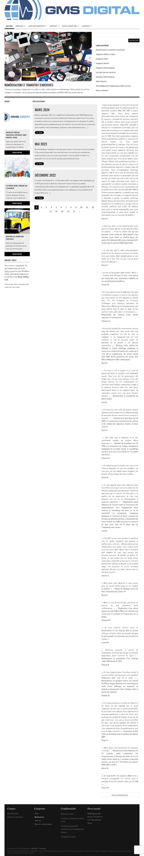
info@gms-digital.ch (15, 816)
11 (87, 207)
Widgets (7, 271)
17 (74, 212)
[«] (6, 57)
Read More (17, 152)
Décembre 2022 (45, 175)
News (37, 813)
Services (18, 26)
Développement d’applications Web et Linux (113, 86)
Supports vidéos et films (105, 54)
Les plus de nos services (106, 72)
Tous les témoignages (120, 795)
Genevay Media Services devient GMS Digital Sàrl (16, 135)
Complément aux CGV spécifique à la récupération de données (72, 828)
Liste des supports (36, 26)
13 (50, 212)
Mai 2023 (41, 143)
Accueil (9, 26)
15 (62, 212)
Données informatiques (105, 77)
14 (56, 212)
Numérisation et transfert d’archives (28, 85)
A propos (85, 26)
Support (52, 26)
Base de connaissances (43, 824)
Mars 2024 (42, 109)
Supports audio (102, 59)
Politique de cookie (68, 836)
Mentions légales (67, 813)
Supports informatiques (105, 68)
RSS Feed (34, 848)
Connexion (42, 848)
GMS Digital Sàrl (72, 10)
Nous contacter (69, 26)
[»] (89, 57)
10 (81, 207)
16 (68, 212)
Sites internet (101, 81)
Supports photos (102, 63)
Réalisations (39, 817)
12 (93, 207)
